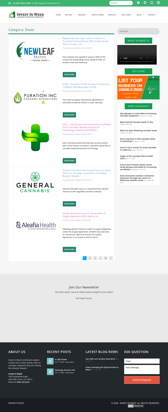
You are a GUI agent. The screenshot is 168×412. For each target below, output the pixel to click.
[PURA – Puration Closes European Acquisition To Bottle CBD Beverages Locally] (35, 97)
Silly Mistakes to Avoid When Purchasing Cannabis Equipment (138, 114)
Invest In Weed (75, 48)
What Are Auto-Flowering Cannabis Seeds (138, 130)
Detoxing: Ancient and (65, 370)
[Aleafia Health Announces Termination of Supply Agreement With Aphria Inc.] (35, 226)
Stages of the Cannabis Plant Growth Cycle (136, 157)
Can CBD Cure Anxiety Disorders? (100, 359)
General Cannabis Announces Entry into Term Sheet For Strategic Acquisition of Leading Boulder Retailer (87, 173)
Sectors (68, 15)
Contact (151, 15)
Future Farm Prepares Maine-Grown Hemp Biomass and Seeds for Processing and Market (138, 167)
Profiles (112, 15)
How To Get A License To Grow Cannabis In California (138, 148)
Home (58, 15)
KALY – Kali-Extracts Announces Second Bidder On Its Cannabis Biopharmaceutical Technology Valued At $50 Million (87, 127)
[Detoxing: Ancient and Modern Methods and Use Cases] (50, 371)
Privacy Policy (16, 403)
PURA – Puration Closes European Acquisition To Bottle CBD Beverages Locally (87, 85)
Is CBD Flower (61, 359)
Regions (81, 15)
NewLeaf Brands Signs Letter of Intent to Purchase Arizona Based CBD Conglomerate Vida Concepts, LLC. (86, 41)
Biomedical (70, 362)
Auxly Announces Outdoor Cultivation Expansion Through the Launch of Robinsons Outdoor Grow (137, 178)
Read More (69, 74)
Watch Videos (98, 15)
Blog (139, 15)
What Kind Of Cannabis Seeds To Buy (136, 122)
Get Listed (126, 15)
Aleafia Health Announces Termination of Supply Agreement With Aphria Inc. (84, 215)
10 (106, 258)
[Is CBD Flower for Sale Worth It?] (50, 361)
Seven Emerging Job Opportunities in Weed (102, 368)
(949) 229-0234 (23, 382)
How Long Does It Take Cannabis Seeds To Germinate (137, 140)
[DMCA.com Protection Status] (136, 406)
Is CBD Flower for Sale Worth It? (46, 3)
